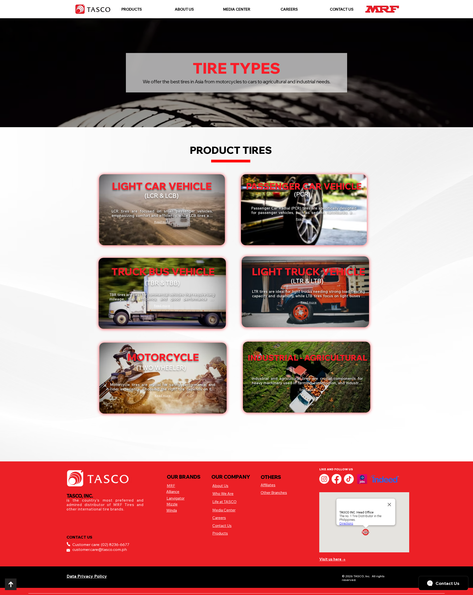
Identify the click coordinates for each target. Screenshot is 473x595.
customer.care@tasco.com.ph (99, 549)
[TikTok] (349, 479)
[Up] (11, 584)
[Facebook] (336, 479)
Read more (162, 222)
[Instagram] (324, 479)
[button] (131, 9)
